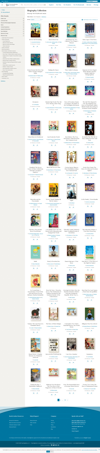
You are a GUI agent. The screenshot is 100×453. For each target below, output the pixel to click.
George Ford (57, 326)
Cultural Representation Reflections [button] (10, 52)
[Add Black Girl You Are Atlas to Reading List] (52, 174)
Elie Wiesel (72, 202)
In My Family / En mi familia (89, 199)
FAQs (31, 424)
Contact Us (74, 428)
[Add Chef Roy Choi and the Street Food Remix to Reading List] (33, 239)
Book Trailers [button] (4, 76)
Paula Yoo (87, 388)
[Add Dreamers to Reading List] (33, 109)
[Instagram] (58, 445)
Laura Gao (36, 359)
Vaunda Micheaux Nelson (35, 297)
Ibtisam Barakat (36, 388)
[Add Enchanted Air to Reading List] (70, 49)
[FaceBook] (51, 445)
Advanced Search (6, 12)
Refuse (52, 451)
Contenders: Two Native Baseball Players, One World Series (71, 325)
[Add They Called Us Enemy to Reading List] (70, 78)
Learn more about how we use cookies (89, 450)
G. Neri (31, 327)
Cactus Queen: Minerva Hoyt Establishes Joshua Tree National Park (71, 169)
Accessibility (47, 445)
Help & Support (75, 431)
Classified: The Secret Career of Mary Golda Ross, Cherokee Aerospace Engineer (35, 170)
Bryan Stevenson (90, 265)
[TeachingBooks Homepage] (11, 4)
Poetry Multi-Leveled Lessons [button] (9, 65)
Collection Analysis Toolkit (14, 424)
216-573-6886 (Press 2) (78, 421)
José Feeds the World (53, 137)
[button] (2, 5)
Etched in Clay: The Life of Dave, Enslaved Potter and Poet (89, 138)
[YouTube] (57, 445)
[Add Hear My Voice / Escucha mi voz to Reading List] (52, 303)
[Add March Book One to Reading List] (52, 48)
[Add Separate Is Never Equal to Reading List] (88, 81)
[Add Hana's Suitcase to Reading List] (70, 270)
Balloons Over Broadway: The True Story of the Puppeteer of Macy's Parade (53, 386)
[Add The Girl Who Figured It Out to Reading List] (88, 116)
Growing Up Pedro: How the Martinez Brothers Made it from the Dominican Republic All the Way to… (71, 292)
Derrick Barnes (56, 203)
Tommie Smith (50, 203)
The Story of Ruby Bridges (53, 324)
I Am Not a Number (71, 354)
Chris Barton (69, 235)
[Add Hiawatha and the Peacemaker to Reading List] (33, 209)
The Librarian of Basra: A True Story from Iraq (89, 230)
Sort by (28, 19)
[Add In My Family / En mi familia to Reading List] (88, 206)
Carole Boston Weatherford (70, 107)
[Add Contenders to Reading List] (70, 334)
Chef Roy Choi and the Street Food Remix (35, 230)
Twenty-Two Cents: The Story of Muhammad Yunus (89, 385)
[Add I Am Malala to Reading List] (52, 241)
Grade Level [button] (3, 18)
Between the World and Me (53, 354)
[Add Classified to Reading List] (33, 179)
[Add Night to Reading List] (70, 207)
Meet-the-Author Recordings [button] (9, 44)
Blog (52, 429)
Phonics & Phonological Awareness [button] (8, 22)
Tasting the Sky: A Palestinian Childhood (35, 385)
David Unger (50, 139)
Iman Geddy (36, 140)
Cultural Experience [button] (5, 27)
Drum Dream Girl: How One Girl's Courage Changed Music (35, 71)
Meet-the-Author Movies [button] (8, 42)
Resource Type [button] (4, 35)
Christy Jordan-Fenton (88, 42)
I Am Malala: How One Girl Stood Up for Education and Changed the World (53, 231)
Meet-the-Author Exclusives (15, 422)
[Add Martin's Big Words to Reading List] (52, 112)
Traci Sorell (31, 174)
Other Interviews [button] (6, 46)
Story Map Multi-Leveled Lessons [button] (10, 68)
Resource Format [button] (4, 33)
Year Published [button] (4, 31)
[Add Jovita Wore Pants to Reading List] (88, 177)
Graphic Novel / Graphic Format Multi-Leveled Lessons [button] (12, 56)
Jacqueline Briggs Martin (34, 233)
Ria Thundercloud (50, 72)
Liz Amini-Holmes (93, 43)
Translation (76, 437)
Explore (51, 5)
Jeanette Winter (90, 233)
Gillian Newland (71, 358)
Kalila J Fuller (59, 72)
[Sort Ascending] (42, 19)
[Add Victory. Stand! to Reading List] (52, 209)
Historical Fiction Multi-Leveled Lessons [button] (11, 58)
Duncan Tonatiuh (90, 77)
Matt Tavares (72, 297)
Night (71, 200)
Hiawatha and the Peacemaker (35, 200)
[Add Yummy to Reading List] (33, 332)
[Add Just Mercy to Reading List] (88, 270)
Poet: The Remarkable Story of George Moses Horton (71, 385)
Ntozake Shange (86, 326)
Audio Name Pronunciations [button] (7, 37)
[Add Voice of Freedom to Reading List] (70, 113)
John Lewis (49, 42)
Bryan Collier (58, 107)
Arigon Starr (75, 329)
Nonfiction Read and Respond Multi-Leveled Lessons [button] (12, 63)
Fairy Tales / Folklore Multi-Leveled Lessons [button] (12, 54)
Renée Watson (50, 169)
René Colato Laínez (88, 294)
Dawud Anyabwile (53, 204)
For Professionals (79, 5)
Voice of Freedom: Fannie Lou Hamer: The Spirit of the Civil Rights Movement (71, 103)
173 (65, 400)
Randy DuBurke (38, 327)
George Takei (67, 72)
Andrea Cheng (90, 142)
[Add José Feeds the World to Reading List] (52, 145)
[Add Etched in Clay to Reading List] (88, 147)
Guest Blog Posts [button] (6, 41)
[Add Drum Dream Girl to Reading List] (33, 80)
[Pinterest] (55, 445)
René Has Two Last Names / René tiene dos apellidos (89, 291)
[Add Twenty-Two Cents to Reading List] (88, 393)
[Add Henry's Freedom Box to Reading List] (52, 268)
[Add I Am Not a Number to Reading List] (70, 362)
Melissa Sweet (54, 390)
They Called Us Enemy (71, 70)
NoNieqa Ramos (68, 142)
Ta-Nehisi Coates (54, 356)
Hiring (52, 424)
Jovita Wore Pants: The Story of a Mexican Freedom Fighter (89, 169)
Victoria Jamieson (32, 139)
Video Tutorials (33, 422)
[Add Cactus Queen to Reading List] (70, 177)
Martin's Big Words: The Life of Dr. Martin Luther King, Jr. (53, 103)
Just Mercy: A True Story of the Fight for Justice (89, 262)
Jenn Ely (76, 173)
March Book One (53, 39)
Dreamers (35, 102)
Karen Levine (72, 265)
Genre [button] (2, 25)
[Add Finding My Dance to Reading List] (52, 77)
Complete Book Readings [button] (8, 73)
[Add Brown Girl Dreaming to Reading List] (33, 46)
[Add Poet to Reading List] (70, 393)
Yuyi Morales (36, 104)
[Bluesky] (53, 445)
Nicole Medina (76, 142)
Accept (48, 451)
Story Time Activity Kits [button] (8, 70)
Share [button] (3, 10)
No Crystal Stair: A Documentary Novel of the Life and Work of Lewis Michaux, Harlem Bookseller (35, 292)
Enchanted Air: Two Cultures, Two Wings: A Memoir (71, 41)
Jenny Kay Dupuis (68, 356)
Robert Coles (50, 326)
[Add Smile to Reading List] (33, 268)
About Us (53, 422)
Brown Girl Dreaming (35, 39)
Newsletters (53, 427)
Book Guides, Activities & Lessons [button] (9, 51)
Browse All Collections (14, 420)
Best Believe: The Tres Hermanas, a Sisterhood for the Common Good (71, 138)
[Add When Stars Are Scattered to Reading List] (33, 145)
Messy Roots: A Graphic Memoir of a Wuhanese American (35, 355)
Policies (42, 445)
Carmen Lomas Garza (90, 201)
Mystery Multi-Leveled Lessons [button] (9, 60)
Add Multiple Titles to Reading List (90, 19)
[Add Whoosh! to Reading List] (70, 239)
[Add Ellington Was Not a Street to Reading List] (88, 331)
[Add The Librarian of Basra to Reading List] (88, 238)
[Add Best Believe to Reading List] (70, 147)
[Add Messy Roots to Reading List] (33, 364)
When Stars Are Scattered (35, 137)
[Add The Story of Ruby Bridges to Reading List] (52, 331)
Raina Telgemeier (36, 263)
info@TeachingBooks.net (77, 426)
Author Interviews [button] (5, 39)
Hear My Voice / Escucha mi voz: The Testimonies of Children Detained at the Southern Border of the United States (53, 293)
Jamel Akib (93, 388)
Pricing (96, 5)
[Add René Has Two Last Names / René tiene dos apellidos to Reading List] (88, 300)
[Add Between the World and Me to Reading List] (52, 361)
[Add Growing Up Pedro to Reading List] (70, 302)
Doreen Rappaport (50, 107)
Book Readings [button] (5, 71)
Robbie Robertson (34, 203)
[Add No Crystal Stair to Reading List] (33, 303)
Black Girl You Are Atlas (53, 167)
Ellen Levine (50, 263)
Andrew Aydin (54, 42)
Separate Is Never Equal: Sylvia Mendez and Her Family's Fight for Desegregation (90, 72)
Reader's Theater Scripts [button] (8, 66)
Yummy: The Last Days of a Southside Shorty (35, 324)
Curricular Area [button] (4, 20)
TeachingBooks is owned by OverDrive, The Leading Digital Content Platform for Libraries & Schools (51, 443)
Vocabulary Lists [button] (5, 78)
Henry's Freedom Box (53, 261)
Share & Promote (33, 420)
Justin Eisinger (73, 72)
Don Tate (76, 235)
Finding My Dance (53, 70)
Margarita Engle (72, 45)
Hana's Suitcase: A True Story (71, 262)
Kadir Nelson (57, 263)
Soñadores (90, 354)
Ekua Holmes (58, 169)
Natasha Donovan (39, 174)
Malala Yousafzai (51, 235)
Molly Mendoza (94, 173)
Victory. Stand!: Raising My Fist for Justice (53, 200)
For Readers (67, 5)
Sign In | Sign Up (5, 1)
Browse (89, 5)
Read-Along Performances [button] (8, 75)
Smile (35, 261)
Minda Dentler (87, 110)
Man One (37, 235)
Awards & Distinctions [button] (5, 29)
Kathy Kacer (75, 356)
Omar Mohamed (40, 139)
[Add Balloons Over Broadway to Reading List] (52, 395)
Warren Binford (54, 299)
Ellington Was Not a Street (89, 324)
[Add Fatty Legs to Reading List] (88, 48)
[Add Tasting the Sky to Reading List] (33, 393)
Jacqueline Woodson (36, 42)
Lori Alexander (69, 173)
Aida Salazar (86, 173)
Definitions (3, 81)
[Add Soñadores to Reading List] (88, 361)
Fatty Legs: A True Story (90, 39)
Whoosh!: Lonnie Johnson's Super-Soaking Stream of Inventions (71, 231)
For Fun (58, 5)
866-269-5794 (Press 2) (79, 422)
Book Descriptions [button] (5, 49)
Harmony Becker (73, 73)
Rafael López (40, 75)
